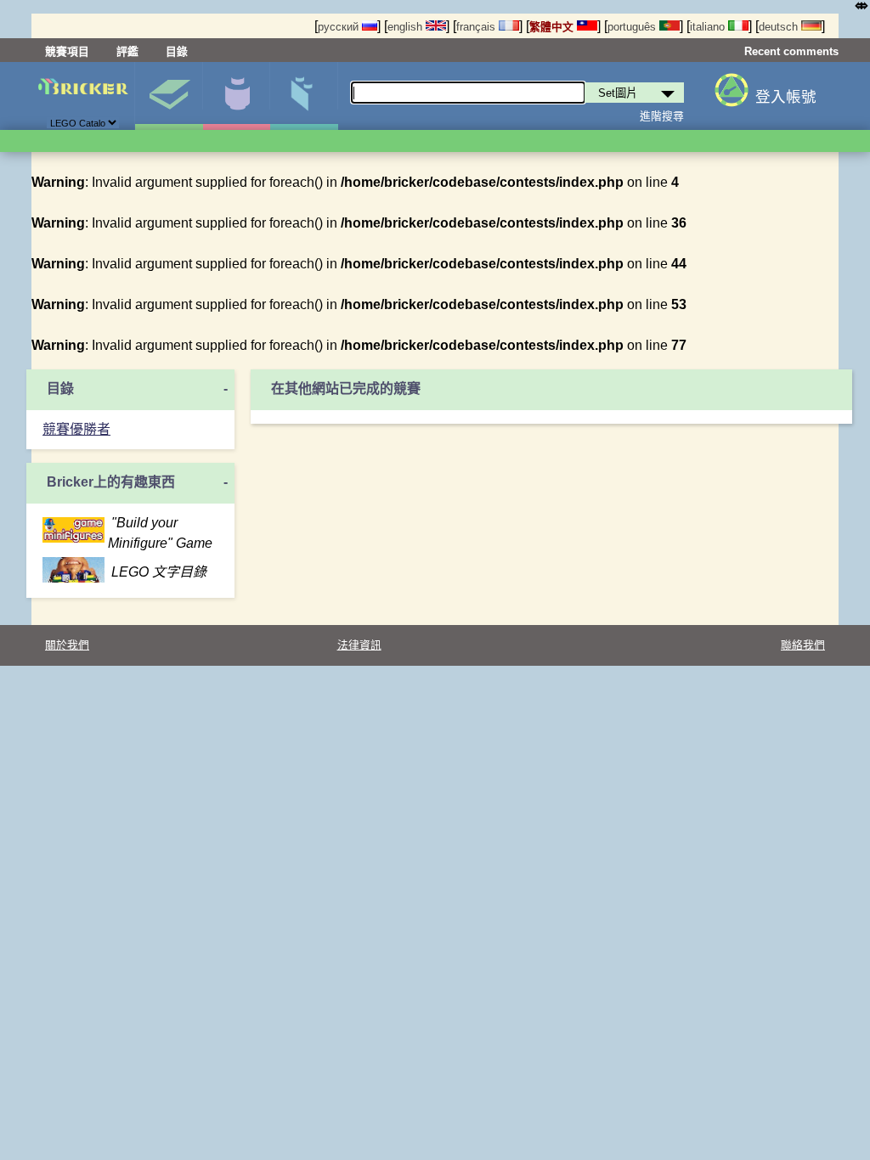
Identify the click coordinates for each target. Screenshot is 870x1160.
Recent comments (791, 51)
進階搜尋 (662, 116)
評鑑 (127, 51)
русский (340, 26)
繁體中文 (553, 26)
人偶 (236, 96)
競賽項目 (67, 51)
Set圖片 (168, 96)
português (633, 26)
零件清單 (303, 96)
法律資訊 (359, 645)
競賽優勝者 (76, 429)
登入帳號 (785, 96)
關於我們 (67, 645)
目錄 (177, 51)
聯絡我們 (803, 645)
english (406, 26)
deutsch (780, 26)
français (477, 26)
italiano (709, 26)
